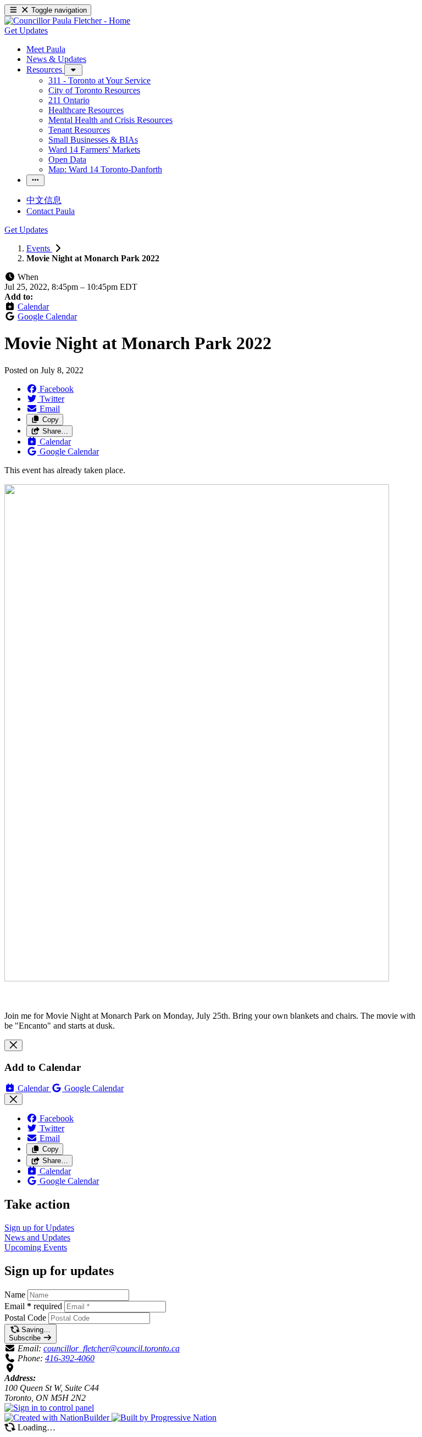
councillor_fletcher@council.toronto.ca (111, 1348)
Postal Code (25, 1317)
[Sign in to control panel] (49, 1407)
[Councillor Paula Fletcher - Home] (67, 20)
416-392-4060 (70, 1358)
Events (39, 248)
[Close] (13, 1045)
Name (14, 1294)
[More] (73, 70)
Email (33, 1306)
